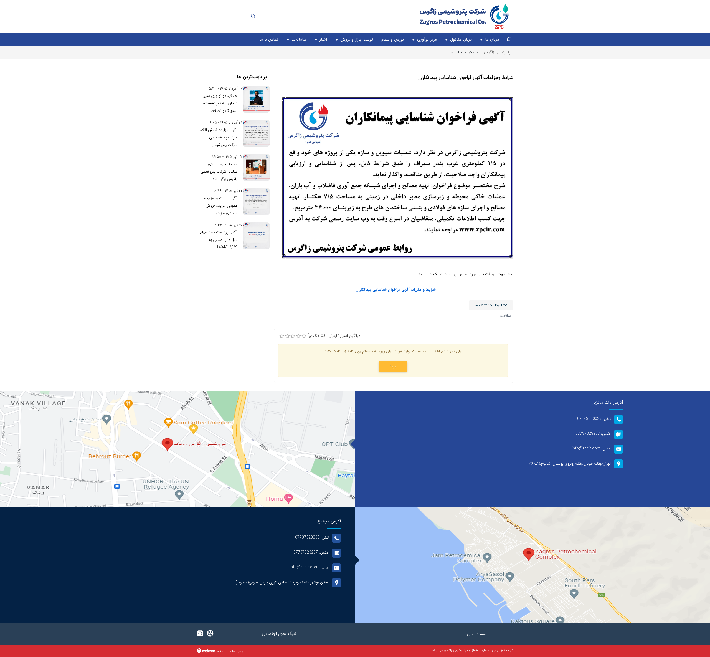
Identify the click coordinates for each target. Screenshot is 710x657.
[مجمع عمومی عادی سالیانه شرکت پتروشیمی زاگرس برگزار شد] (256, 167)
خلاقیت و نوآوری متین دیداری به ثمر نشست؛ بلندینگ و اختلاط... (219, 103)
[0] (281, 336)
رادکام (221, 651)
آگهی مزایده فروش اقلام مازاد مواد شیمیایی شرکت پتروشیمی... (218, 137)
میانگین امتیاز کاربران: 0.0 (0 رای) (333, 336)
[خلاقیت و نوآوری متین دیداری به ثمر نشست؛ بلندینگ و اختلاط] (256, 99)
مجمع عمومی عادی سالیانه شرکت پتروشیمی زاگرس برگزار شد (219, 171)
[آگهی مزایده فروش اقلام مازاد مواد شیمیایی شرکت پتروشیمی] (256, 133)
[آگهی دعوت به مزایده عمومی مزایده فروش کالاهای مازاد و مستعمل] (256, 201)
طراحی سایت (236, 651)
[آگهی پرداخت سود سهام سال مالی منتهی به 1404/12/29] (256, 235)
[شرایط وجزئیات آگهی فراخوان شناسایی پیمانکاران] (398, 178)
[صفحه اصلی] (509, 40)
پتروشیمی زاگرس (497, 52)
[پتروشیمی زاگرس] (463, 16)
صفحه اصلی (476, 634)
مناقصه (505, 316)
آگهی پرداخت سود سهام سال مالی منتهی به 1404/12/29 (218, 239)
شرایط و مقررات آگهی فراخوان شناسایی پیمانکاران (396, 290)
